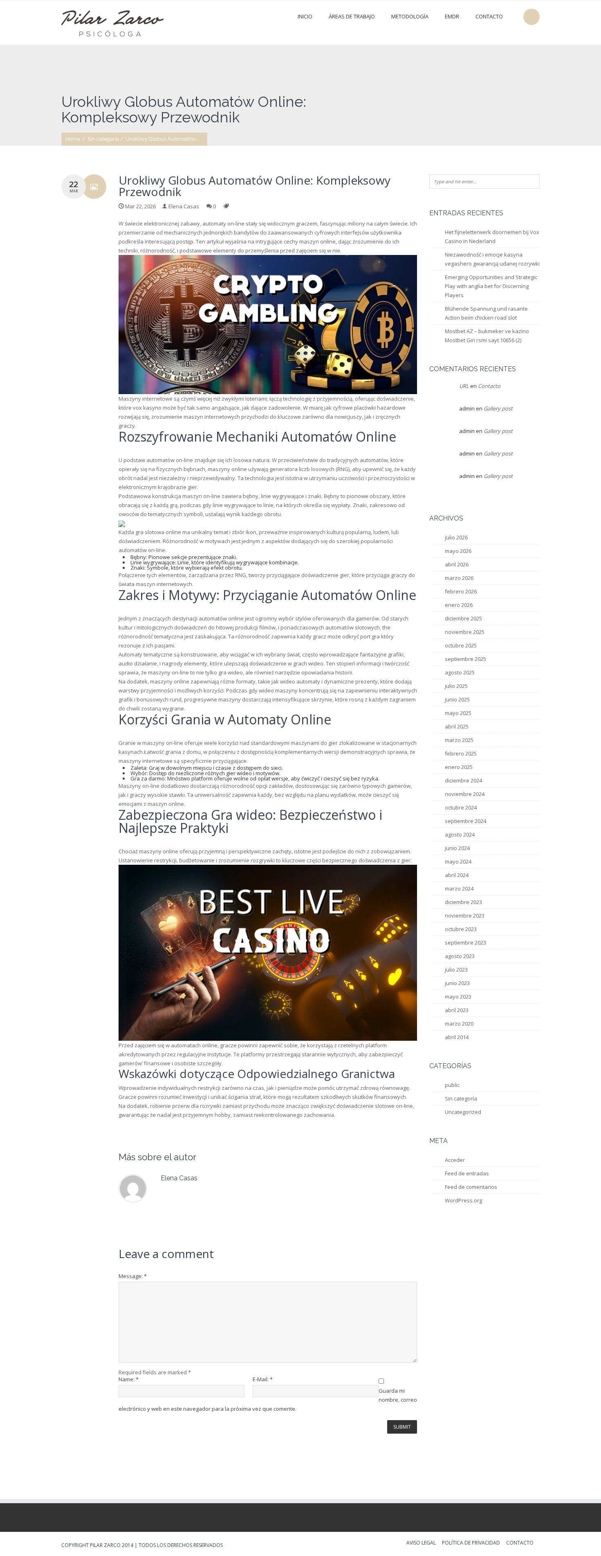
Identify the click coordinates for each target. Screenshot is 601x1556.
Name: (129, 1379)
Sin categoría (103, 139)
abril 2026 (457, 564)
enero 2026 (459, 605)
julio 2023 (456, 969)
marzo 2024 (459, 888)
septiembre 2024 (465, 821)
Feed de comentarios (471, 1187)
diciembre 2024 (463, 780)
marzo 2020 (459, 1023)
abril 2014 (457, 1037)
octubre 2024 (461, 807)
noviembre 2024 (464, 794)
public (452, 1085)
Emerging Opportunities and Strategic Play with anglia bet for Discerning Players (491, 286)
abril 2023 (457, 1010)
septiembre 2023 (465, 942)
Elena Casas (183, 206)
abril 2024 (457, 875)
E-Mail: (263, 1379)
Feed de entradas (467, 1173)
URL (464, 386)
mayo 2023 (458, 996)
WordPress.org (463, 1200)
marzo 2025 (459, 740)
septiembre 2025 (465, 659)
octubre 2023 (461, 929)
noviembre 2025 (464, 632)
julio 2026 (456, 537)
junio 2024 (457, 848)
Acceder (455, 1160)
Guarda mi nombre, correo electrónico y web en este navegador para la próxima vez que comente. (268, 1399)
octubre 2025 (461, 645)
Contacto (489, 16)
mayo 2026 (458, 551)
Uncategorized (463, 1112)
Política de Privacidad (471, 1543)
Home (72, 139)
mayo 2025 (458, 713)
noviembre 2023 (464, 915)
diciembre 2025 (463, 618)
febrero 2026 (461, 591)
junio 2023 (457, 983)
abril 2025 (457, 726)
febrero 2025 (461, 753)
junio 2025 (457, 699)
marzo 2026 (459, 578)
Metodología (409, 16)
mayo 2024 (458, 861)
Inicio (305, 16)
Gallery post (498, 408)
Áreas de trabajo (352, 16)
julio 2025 (456, 686)
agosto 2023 (460, 956)
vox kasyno (147, 407)
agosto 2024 (460, 834)
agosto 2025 (460, 672)
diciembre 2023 (463, 902)
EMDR (452, 16)
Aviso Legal (421, 1543)
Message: (133, 1276)
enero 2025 (459, 767)
